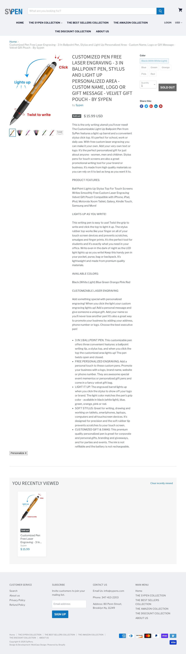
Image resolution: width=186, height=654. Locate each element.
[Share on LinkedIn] (156, 106)
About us (14, 595)
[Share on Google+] (151, 106)
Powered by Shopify (56, 645)
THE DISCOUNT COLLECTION (73, 31)
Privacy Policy (17, 600)
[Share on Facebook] (141, 106)
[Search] (160, 11)
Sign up (60, 614)
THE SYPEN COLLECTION (45, 22)
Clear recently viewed (161, 483)
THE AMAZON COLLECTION (130, 22)
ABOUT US (102, 31)
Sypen (79, 105)
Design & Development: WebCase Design (27, 645)
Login (167, 22)
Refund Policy (17, 604)
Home (20, 22)
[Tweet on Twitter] (146, 106)
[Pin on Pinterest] (160, 106)
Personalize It (18, 453)
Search (13, 590)
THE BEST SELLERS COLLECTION (88, 22)
